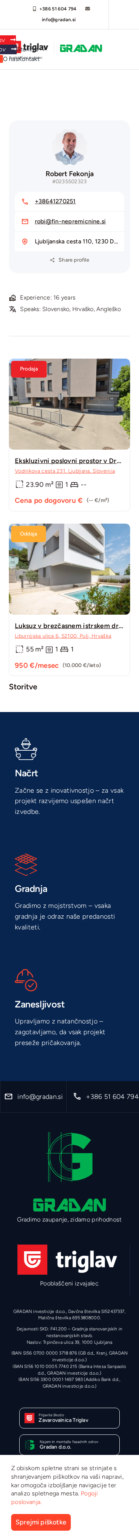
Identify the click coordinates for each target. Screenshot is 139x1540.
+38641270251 (55, 201)
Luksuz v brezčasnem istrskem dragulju (76, 626)
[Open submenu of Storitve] (42, 49)
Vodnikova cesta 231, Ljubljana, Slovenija (65, 471)
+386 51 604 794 (58, 9)
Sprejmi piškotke (41, 1522)
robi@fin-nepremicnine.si (70, 221)
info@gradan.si (59, 19)
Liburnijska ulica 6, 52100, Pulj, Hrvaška (63, 636)
